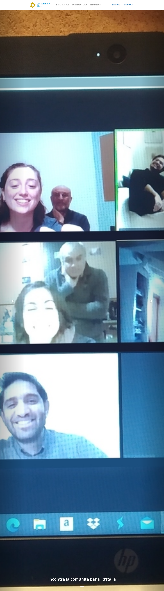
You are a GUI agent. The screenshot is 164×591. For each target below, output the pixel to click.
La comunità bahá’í (79, 5)
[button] (12, 300)
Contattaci (128, 5)
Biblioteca (116, 5)
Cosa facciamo (95, 5)
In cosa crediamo (62, 5)
